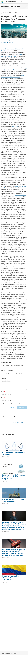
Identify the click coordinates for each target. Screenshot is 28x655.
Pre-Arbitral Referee (20, 195)
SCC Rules (19, 54)
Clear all (12, 407)
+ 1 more (22, 12)
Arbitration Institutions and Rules (10, 12)
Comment (3, 378)
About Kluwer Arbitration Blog (9, 653)
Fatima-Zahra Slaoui (6, 41)
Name (3, 391)
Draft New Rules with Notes (8, 56)
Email (3, 397)
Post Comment (22, 407)
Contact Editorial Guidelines (17, 423)
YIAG (11, 42)
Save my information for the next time (12, 403)
